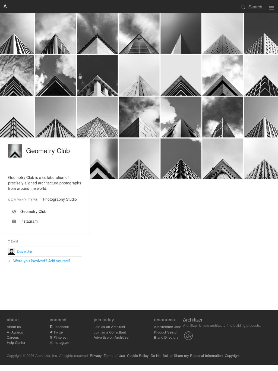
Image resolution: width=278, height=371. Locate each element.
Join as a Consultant (110, 332)
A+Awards (15, 332)
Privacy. (96, 355)
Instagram (60, 342)
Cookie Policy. (138, 355)
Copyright (232, 355)
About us (14, 326)
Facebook (60, 326)
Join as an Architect (109, 326)
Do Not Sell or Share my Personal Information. (187, 355)
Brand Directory (166, 337)
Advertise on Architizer (111, 337)
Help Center (16, 342)
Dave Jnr (24, 251)
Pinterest (60, 337)
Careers (13, 337)
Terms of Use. (115, 355)
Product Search (166, 332)
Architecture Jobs (168, 326)
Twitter (58, 332)
